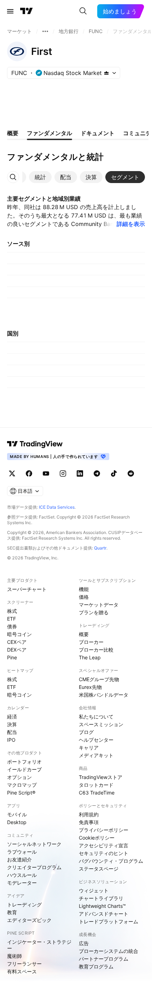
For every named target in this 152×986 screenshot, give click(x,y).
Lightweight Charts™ (102, 906)
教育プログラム (96, 966)
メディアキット (96, 755)
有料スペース (22, 971)
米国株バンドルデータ (103, 695)
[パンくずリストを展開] (45, 31)
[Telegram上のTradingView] (97, 473)
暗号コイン (19, 634)
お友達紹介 (19, 859)
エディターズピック (29, 920)
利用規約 (89, 814)
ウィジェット (94, 890)
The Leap (90, 657)
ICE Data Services (57, 507)
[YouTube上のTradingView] (46, 473)
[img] (106, 73)
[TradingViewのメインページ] (26, 11)
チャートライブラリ (101, 898)
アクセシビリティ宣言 (103, 845)
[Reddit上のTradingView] (131, 473)
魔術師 (14, 956)
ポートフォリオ (24, 762)
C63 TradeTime (97, 793)
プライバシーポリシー (103, 830)
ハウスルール (22, 875)
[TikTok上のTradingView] (114, 473)
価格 (84, 597)
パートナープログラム (103, 959)
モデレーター (22, 883)
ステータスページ (98, 869)
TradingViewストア (100, 777)
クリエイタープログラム (34, 867)
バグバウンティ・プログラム (111, 861)
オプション (19, 777)
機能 (84, 589)
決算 (12, 724)
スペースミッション (101, 724)
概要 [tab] (12, 133)
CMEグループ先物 (99, 679)
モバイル (17, 814)
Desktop (17, 822)
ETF (11, 619)
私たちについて (96, 717)
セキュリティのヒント (103, 853)
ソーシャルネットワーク (34, 844)
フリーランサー (24, 964)
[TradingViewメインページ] (35, 444)
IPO (11, 740)
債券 (12, 626)
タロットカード (96, 785)
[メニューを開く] (10, 11)
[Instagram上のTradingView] (63, 473)
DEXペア (17, 650)
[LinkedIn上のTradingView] (80, 473)
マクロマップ (22, 785)
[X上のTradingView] (12, 473)
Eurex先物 (90, 687)
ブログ (86, 732)
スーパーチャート (27, 589)
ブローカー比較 (96, 650)
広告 (84, 943)
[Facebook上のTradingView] (29, 473)
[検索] (83, 11)
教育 (12, 912)
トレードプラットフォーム (108, 921)
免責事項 (89, 822)
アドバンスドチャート (103, 914)
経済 (12, 717)
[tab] (40, 177)
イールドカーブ (24, 769)
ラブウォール (22, 852)
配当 (12, 732)
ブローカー (91, 642)
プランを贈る (94, 612)
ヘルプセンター (96, 740)
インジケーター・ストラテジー (39, 945)
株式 (12, 611)
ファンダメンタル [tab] (49, 133)
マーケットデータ (98, 605)
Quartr (100, 548)
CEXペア (17, 642)
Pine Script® (21, 793)
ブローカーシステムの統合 (108, 951)
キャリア (89, 748)
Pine (12, 657)
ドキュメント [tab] (98, 133)
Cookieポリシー (97, 838)
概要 (84, 634)
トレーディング (24, 905)
